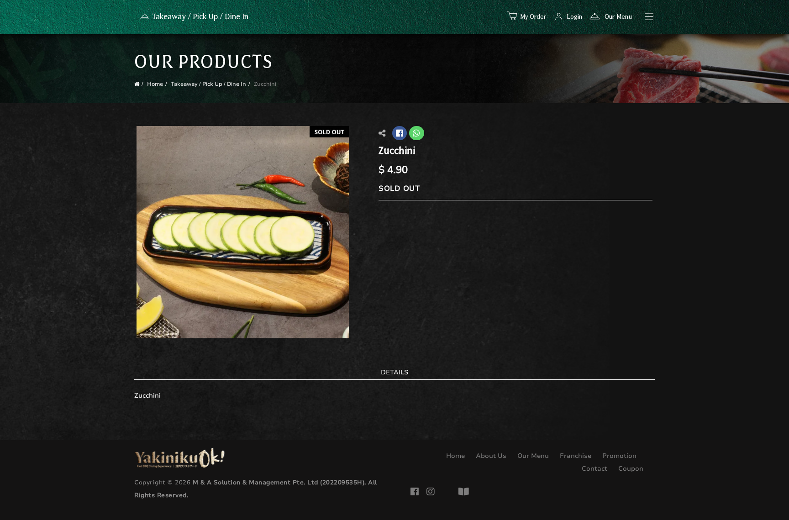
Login (574, 17)
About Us (490, 456)
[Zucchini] (243, 231)
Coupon (629, 468)
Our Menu (617, 17)
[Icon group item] (416, 490)
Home (155, 84)
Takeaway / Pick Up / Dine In (208, 84)
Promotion (618, 456)
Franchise (574, 456)
